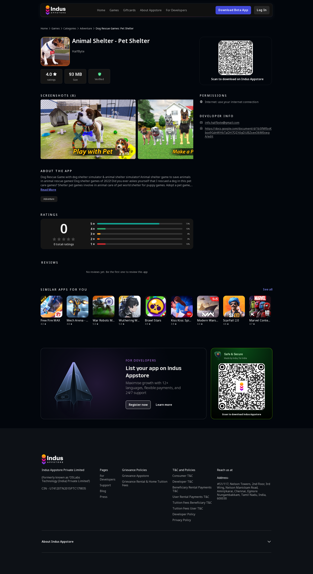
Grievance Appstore (135, 476)
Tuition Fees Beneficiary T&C (192, 502)
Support (105, 485)
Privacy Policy (181, 520)
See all (267, 289)
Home (101, 10)
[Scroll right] (267, 306)
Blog (103, 491)
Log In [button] (262, 10)
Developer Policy (183, 514)
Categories (69, 28)
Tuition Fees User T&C (187, 508)
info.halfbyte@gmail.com (222, 123)
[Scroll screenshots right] (186, 129)
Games (114, 10)
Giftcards (129, 10)
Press (103, 497)
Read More (48, 190)
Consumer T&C (182, 476)
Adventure (86, 28)
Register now (138, 405)
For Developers (176, 10)
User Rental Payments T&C (190, 497)
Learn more (164, 405)
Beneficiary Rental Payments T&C (192, 489)
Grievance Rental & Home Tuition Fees (144, 483)
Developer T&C (182, 481)
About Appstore (151, 10)
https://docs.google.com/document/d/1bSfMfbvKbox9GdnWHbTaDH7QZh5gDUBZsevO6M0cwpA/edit (238, 132)
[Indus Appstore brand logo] (56, 10)
